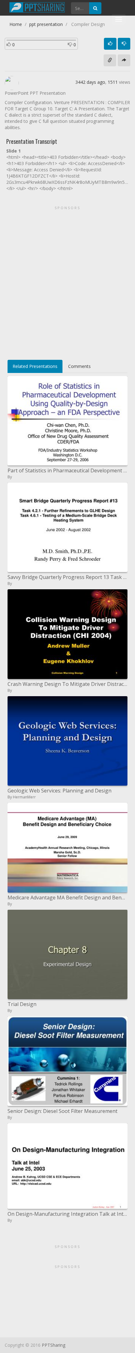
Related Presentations (35, 366)
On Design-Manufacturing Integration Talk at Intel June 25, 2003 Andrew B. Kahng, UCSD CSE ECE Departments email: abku (67, 1213)
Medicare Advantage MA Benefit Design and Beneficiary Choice (67, 897)
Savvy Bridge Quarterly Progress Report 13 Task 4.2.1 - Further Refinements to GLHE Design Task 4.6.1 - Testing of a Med (67, 577)
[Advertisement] (67, 281)
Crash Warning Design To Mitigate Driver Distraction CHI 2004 (67, 684)
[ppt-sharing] (37, 6)
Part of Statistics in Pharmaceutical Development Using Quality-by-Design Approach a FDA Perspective (67, 470)
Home (15, 24)
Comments (79, 366)
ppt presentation (46, 24)
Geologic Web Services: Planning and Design (59, 790)
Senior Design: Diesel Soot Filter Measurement (62, 1111)
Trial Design (22, 1004)
